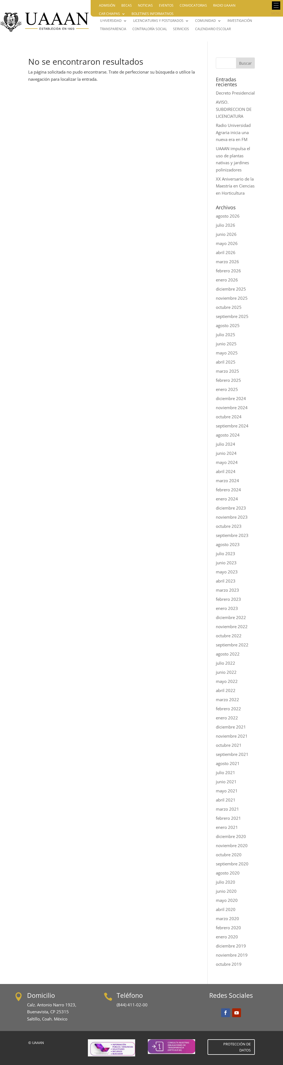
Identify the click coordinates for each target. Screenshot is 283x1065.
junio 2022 (226, 672)
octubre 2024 (229, 416)
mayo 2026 (227, 243)
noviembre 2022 (232, 626)
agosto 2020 (228, 873)
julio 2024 (225, 444)
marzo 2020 (227, 918)
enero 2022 (227, 718)
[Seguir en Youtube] (236, 1012)
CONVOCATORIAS (193, 6)
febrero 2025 (228, 380)
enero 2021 (227, 827)
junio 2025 (226, 343)
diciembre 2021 (231, 727)
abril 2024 (225, 471)
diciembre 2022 (231, 617)
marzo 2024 (227, 480)
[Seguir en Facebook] (225, 1012)
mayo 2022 (227, 681)
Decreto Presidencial (235, 93)
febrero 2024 (228, 489)
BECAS (126, 6)
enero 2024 (227, 499)
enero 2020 (227, 936)
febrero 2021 (228, 818)
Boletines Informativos (153, 14)
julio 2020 (225, 882)
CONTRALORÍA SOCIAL (149, 29)
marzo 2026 (227, 261)
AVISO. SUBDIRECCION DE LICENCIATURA (233, 109)
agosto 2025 (228, 325)
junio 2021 (226, 781)
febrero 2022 (228, 708)
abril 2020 (225, 909)
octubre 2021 (229, 745)
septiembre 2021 (232, 754)
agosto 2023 (228, 544)
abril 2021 (225, 800)
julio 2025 (225, 334)
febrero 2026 (228, 270)
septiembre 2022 (232, 645)
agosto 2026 (228, 216)
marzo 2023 (227, 590)
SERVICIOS (181, 29)
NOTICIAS (145, 6)
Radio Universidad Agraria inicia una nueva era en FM (233, 132)
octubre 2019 (229, 964)
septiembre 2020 (232, 863)
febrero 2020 (228, 927)
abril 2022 (225, 690)
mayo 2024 (227, 462)
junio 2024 (226, 453)
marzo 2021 (227, 809)
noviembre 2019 (232, 955)
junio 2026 (226, 234)
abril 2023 (225, 581)
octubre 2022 (229, 635)
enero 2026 (227, 280)
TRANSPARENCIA (113, 29)
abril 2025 (225, 362)
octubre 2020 (229, 854)
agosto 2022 (228, 654)
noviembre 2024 (232, 407)
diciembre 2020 (231, 836)
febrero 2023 (228, 599)
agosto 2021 (228, 763)
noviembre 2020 (232, 845)
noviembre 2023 (232, 517)
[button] (276, 5)
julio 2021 (225, 772)
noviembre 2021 (232, 736)
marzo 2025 (227, 371)
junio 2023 (226, 562)
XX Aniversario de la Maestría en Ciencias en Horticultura (235, 186)
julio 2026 (225, 225)
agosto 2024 (228, 435)
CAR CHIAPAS (109, 14)
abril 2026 (225, 252)
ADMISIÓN (107, 6)
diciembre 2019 (231, 946)
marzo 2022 (227, 699)
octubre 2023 (229, 526)
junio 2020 (226, 891)
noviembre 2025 (232, 298)
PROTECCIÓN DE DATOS (237, 1047)
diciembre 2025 (231, 289)
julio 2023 (225, 553)
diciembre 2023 (231, 508)
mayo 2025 (227, 353)
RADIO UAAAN (224, 6)
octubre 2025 (229, 307)
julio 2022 (225, 663)
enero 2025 (227, 389)
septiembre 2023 (232, 535)
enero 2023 (227, 608)
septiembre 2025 (232, 316)
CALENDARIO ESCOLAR (213, 29)
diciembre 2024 (231, 398)
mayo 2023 (227, 572)
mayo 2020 (227, 900)
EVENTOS (166, 6)
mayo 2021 (227, 790)
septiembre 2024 (232, 426)
